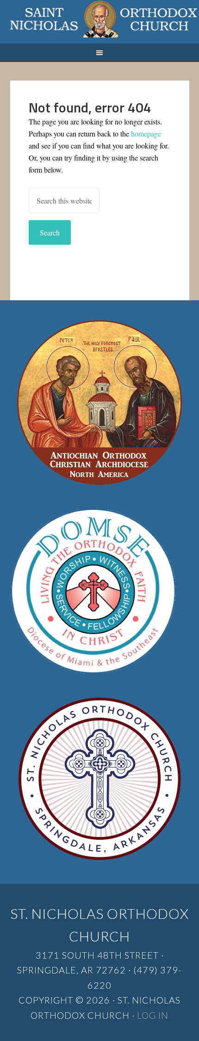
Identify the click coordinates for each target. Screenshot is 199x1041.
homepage (146, 133)
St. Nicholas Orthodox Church (99, 21)
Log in (152, 1015)
